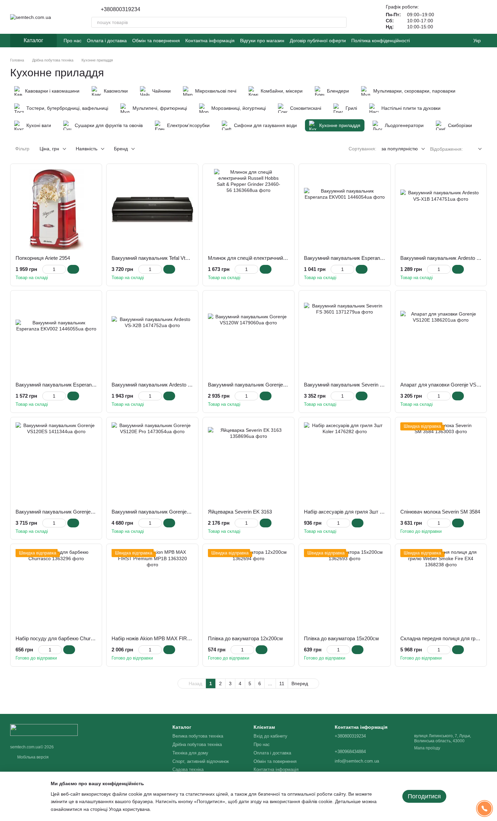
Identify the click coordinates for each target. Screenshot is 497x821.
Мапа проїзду (427, 748)
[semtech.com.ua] (44, 729)
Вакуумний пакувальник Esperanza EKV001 (354, 258)
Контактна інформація (210, 40)
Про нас (72, 40)
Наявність (86, 148)
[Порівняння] (463, 16)
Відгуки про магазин (262, 40)
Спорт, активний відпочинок (200, 761)
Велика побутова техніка (197, 736)
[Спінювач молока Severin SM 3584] (440, 462)
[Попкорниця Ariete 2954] (56, 209)
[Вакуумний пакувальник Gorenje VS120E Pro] (152, 462)
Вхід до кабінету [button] (270, 736)
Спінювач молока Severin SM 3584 (440, 512)
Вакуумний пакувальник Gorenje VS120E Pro (163, 512)
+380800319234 (120, 9)
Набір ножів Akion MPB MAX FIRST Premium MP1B (171, 638)
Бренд (121, 148)
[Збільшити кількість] (63, 269)
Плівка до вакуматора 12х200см (245, 638)
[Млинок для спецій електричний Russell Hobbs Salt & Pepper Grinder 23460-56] (248, 209)
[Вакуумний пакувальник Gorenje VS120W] (248, 336)
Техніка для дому (190, 752)
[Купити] (73, 269)
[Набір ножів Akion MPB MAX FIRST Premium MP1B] (152, 589)
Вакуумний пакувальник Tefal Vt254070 (157, 258)
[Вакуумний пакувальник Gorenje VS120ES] (56, 462)
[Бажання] (446, 16)
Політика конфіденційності (380, 40)
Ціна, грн (49, 148)
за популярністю (399, 148)
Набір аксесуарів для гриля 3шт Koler (347, 512)
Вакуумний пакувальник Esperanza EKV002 (66, 385)
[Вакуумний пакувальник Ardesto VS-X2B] (152, 336)
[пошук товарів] (341, 22)
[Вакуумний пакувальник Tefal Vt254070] (152, 209)
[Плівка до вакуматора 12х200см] (248, 589)
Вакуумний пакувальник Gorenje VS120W (256, 385)
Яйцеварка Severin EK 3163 (240, 512)
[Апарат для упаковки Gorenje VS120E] (440, 336)
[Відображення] (475, 149)
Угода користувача (129, 809)
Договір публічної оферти (318, 40)
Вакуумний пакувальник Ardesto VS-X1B (447, 258)
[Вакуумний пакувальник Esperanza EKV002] (56, 336)
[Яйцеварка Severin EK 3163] (248, 462)
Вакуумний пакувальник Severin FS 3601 (351, 385)
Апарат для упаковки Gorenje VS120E (444, 385)
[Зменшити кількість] (45, 269)
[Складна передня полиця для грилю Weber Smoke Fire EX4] (440, 589)
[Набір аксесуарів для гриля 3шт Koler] (344, 462)
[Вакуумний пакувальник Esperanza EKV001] (344, 209)
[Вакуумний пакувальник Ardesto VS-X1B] (440, 209)
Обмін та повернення (156, 40)
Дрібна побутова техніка (197, 744)
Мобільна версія (32, 757)
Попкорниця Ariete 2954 (43, 258)
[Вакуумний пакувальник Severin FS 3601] (344, 336)
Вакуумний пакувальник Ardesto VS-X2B (159, 385)
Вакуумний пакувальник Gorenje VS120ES (65, 512)
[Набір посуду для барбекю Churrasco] (56, 589)
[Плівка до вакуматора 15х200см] (344, 589)
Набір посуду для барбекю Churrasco (59, 638)
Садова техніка (188, 769)
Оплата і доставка (107, 40)
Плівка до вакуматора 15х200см (341, 638)
